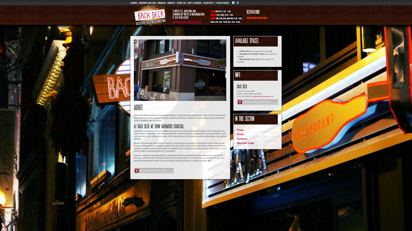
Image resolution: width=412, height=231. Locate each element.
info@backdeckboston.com (187, 22)
